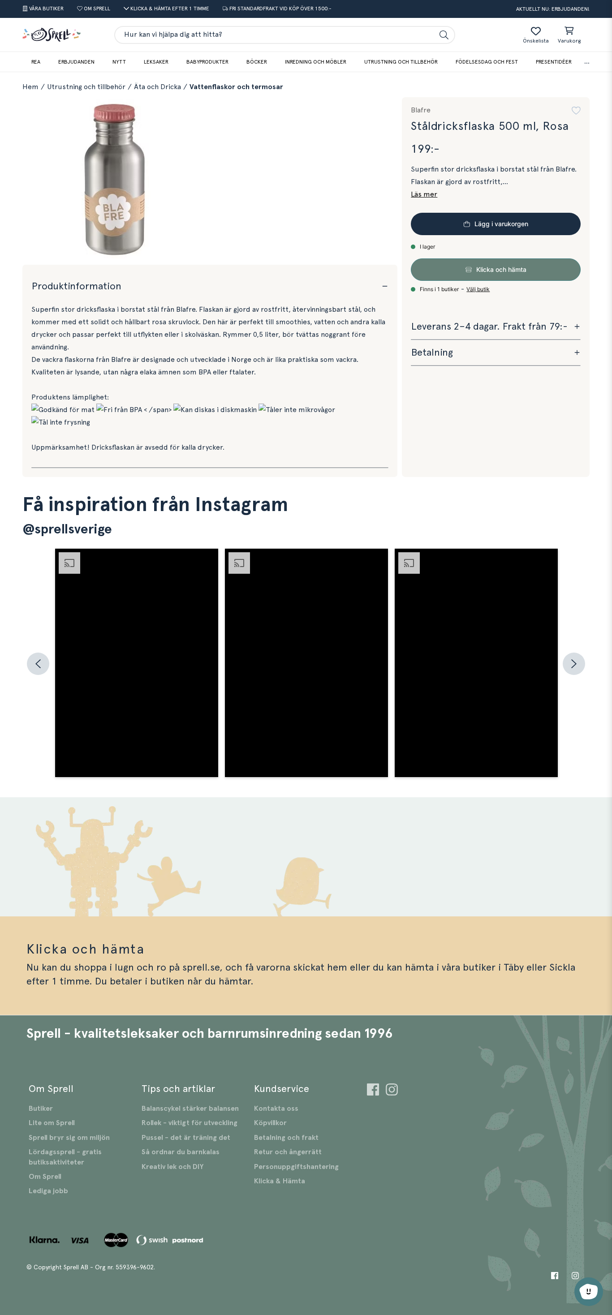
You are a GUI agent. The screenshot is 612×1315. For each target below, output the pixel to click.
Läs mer (424, 194)
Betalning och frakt (286, 1137)
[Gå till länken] (373, 1090)
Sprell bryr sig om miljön (69, 1137)
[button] (576, 110)
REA (35, 61)
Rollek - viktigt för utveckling (189, 1122)
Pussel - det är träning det (186, 1137)
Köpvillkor (270, 1122)
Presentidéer (554, 61)
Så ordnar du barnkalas (181, 1152)
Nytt (119, 61)
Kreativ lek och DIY (172, 1166)
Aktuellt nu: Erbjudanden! (553, 9)
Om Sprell (45, 1176)
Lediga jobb (48, 1191)
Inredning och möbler (315, 61)
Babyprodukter (207, 61)
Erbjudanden (76, 61)
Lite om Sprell (52, 1122)
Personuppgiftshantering (296, 1166)
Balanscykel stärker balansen (190, 1108)
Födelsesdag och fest (487, 61)
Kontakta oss (276, 1108)
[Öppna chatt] (588, 1291)
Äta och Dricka (157, 86)
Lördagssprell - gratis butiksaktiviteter (65, 1156)
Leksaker (156, 61)
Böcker (256, 61)
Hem (30, 86)
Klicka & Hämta (279, 1181)
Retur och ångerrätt (288, 1152)
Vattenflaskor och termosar (236, 86)
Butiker (41, 1108)
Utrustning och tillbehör (401, 61)
